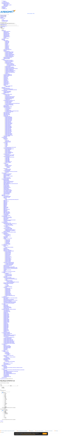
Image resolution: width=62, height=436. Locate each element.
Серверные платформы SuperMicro (10, 70)
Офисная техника (4, 232)
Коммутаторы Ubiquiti (8, 134)
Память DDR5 (7, 160)
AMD (5, 397)
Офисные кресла (4, 377)
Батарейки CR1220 (6, 314)
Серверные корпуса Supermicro (9, 67)
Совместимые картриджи (7, 269)
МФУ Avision (7, 41)
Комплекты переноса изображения (9, 299)
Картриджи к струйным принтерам (9, 262)
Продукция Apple (4, 90)
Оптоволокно (6, 348)
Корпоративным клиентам (6, 3)
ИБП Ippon (5, 205)
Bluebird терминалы (6, 180)
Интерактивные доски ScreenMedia (9, 282)
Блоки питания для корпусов (9, 148)
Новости (2, 432)
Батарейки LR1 (6, 323)
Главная (1, 378)
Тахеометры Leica (6, 375)
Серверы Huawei (6, 79)
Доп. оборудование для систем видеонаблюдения (12, 103)
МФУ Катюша (7, 48)
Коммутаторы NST (8, 128)
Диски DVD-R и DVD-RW (9, 225)
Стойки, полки (7, 86)
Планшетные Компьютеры (6, 88)
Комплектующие (4, 137)
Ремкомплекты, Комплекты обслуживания (10, 301)
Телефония (3, 350)
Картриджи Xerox (8, 261)
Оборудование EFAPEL (7, 347)
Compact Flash (7, 226)
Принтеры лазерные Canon (9, 52)
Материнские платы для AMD (9, 154)
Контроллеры (6, 142)
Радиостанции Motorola (7, 364)
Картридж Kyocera (8, 251)
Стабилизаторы (6, 214)
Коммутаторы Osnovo (8, 129)
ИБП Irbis (5, 206)
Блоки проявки (6, 298)
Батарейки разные (6, 330)
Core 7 (5, 412)
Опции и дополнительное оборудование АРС (12, 199)
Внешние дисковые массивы (8, 333)
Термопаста (7, 172)
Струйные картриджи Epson (9, 263)
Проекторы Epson (8, 291)
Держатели (7, 357)
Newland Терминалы (7, 186)
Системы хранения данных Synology (9, 342)
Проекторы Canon (8, 290)
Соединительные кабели (7, 220)
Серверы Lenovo (6, 81)
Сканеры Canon (7, 240)
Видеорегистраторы (8, 102)
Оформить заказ (4, 24)
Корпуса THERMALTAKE (9, 152)
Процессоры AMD (8, 169)
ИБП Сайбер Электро (7, 212)
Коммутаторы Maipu (8, 126)
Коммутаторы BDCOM (8, 118)
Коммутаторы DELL (8, 122)
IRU (5, 408)
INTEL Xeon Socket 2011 (10, 64)
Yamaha (8, 354)
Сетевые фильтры (6, 213)
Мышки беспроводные (7, 177)
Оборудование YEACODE (7, 49)
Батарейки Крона (6, 329)
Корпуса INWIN (7, 150)
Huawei (6, 406)
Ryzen (5, 417)
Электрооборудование (7, 215)
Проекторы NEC (7, 292)
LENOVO (4, 392)
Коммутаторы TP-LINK (8, 133)
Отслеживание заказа (3, 23)
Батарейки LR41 (6, 324)
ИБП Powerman (6, 207)
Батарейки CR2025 (6, 319)
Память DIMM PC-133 (8, 161)
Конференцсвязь (6, 351)
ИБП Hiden (5, 203)
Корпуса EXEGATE (8, 149)
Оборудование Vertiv (7, 114)
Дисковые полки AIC (7, 334)
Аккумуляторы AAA (7, 310)
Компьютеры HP (6, 32)
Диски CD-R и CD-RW (8, 224)
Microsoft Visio (6, 305)
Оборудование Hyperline (7, 112)
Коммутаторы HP (7, 125)
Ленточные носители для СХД (9, 337)
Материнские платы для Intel (9, 155)
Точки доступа (7, 95)
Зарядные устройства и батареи (9, 278)
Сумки (6, 279)
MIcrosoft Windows (6, 306)
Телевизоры (5, 368)
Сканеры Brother (7, 239)
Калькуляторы (6, 236)
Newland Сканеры (6, 185)
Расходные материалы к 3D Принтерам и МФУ (10, 267)
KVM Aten (6, 273)
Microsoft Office (6, 304)
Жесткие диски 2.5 (8, 141)
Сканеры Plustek (7, 243)
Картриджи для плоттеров (7, 250)
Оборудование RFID (7, 193)
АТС (4, 362)
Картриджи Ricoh (7, 258)
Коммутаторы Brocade (8, 119)
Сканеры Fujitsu (7, 241)
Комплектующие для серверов (8, 60)
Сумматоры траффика (7, 135)
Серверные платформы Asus (9, 69)
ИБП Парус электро (6, 211)
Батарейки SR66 (6, 327)
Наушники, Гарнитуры (8, 286)
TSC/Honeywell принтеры (7, 189)
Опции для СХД (6, 336)
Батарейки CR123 (6, 315)
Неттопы (5, 37)
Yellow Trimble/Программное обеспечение (10, 373)
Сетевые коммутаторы (7, 116)
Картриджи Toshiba (8, 260)
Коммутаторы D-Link (8, 120)
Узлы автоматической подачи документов (10, 302)
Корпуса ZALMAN (8, 153)
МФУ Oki (6, 45)
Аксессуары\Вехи (6, 374)
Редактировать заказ (3, 16)
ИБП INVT (5, 204)
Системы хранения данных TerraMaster (9, 343)
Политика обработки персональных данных (8, 430)
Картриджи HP (7, 255)
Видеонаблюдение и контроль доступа (9, 100)
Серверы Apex (6, 76)
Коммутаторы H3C (8, 124)
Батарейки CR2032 (6, 320)
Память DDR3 (7, 159)
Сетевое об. (3, 93)
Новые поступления (49, 430)
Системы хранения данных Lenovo (9, 341)
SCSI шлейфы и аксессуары (8, 217)
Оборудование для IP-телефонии (10, 361)
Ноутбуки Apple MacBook (7, 91)
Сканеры (5, 238)
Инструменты (4, 365)
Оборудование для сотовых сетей (8, 355)
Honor (5, 404)
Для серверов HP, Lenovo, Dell (11, 65)
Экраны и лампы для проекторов (10, 295)
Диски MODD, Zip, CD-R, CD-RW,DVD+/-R (10, 223)
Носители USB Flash (7, 231)
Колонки (6, 284)
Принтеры (3, 39)
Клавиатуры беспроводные (8, 173)
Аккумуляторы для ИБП (7, 196)
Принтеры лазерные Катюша (9, 56)
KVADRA (6, 409)
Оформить (1, 17)
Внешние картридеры (8, 165)
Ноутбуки (4, 378)
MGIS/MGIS (5, 370)
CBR (5, 394)
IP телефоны (7, 360)
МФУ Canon (7, 42)
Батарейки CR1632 (6, 317)
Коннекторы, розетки (7, 345)
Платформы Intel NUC (7, 36)
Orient (6, 145)
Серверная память (8, 66)
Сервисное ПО (6, 84)
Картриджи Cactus (8, 253)
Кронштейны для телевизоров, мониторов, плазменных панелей (13, 367)
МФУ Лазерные (6, 40)
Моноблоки (3, 87)
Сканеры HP (7, 242)
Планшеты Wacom (8, 235)
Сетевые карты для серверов (9, 71)
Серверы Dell (6, 77)
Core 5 (5, 411)
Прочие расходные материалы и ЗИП (9, 266)
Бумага (5, 246)
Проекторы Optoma (8, 293)
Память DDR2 (7, 158)
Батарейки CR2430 (6, 321)
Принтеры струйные (7, 58)
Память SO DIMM (8, 162)
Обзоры (57, 430)
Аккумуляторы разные (7, 311)
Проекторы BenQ (7, 289)
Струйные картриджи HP (9, 264)
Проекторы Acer (7, 288)
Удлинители (5, 221)
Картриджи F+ (6, 248)
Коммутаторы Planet (8, 130)
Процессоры (5, 168)
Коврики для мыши (6, 175)
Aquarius (6, 399)
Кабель (5, 344)
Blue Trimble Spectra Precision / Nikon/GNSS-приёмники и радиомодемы (14, 369)
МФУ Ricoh (7, 47)
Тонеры (5, 270)
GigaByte (6, 403)
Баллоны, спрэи (6, 245)
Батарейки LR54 (6, 325)
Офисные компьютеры (7, 31)
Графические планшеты (7, 234)
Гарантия (31, 430)
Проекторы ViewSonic (8, 294)
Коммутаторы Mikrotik (8, 127)
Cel (3, 410)
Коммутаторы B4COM (8, 117)
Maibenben (6, 410)
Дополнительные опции (7, 192)
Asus (5, 400)
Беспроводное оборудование (8, 94)
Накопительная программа (7, 4)
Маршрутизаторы (6, 105)
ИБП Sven (5, 208)
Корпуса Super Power (8, 151)
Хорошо (44, 433)
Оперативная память (7, 156)
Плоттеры (5, 50)
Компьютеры (4, 30)
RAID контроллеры (8, 62)
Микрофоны (7, 285)
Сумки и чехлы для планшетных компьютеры (10, 89)
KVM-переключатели (8, 274)
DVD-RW (6, 164)
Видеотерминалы (7, 353)
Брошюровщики (6, 233)
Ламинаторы (5, 237)
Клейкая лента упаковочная (8, 265)
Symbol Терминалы (6, 188)
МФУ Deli (6, 43)
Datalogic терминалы (7, 182)
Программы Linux (6, 308)
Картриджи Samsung (8, 259)
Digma (5, 402)
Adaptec (6, 143)
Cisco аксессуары (7, 108)
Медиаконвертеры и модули (8, 106)
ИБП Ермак (5, 210)
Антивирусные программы (8, 307)
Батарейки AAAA (6, 313)
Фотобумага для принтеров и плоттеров (9, 271)
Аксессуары (7, 140)
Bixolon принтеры (6, 179)
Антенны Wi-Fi (7, 99)
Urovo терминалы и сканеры (8, 190)
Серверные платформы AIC (8, 74)
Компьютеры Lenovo (7, 35)
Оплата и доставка (4, 6)
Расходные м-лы (4, 244)
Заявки (3, 19)
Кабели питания (6, 218)
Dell (5, 395)
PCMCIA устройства (10, 281)
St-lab (6, 146)
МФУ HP (6, 44)
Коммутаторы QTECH (8, 131)
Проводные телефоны (7, 358)
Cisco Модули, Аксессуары (9, 111)
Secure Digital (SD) (8, 227)
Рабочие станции (6, 38)
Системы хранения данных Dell (8, 340)
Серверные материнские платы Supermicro (11, 68)
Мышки (5, 176)
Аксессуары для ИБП (7, 197)
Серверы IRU (6, 80)
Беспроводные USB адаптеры (9, 97)
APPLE (6, 398)
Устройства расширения (8, 280)
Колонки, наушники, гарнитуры (8, 283)
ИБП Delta (5, 201)
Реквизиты (5, 1)
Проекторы (5, 287)
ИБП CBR (5, 200)
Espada (6, 144)
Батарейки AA (6, 312)
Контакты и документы (5, 2)
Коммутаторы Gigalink (8, 123)
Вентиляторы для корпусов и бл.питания (11, 171)
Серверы (3, 59)
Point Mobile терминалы (7, 187)
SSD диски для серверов (8, 61)
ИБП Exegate (5, 202)
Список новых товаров (39, 430)
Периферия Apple (6, 92)
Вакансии (3, 7)
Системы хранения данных (6, 332)
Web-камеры (5, 276)
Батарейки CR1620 (6, 316)
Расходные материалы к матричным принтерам (10, 268)
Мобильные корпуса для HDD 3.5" (10, 230)
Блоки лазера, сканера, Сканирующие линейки (10, 297)
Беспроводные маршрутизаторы (10, 96)
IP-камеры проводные (8, 101)
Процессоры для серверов (9, 63)
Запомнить (2, 28)
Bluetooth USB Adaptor (8, 98)
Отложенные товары (5, 20)
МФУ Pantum (7, 46)
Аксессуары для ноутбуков (7, 277)
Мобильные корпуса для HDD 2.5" (10, 229)
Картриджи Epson (8, 254)
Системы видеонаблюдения (9, 104)
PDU (6, 198)
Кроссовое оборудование (7, 346)
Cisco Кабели (7, 109)
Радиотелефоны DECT (7, 359)
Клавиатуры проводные (7, 174)
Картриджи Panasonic (8, 257)
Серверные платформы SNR (8, 75)
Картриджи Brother (8, 252)
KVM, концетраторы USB (7, 272)
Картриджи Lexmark (8, 256)
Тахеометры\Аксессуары (7, 376)
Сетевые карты (6, 115)
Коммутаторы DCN (8, 121)
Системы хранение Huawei (7, 338)
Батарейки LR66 (6, 326)
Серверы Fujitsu (6, 78)
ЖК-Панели (5, 366)
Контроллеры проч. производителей (10, 147)
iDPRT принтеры (6, 184)
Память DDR (7, 157)
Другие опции (7, 73)
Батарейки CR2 (6, 318)
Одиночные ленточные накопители (9, 335)
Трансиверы (5, 136)
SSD (6, 139)
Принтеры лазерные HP (8, 53)
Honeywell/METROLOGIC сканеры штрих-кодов (11, 183)
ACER (5, 393)
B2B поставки (6, 5)
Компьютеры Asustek (7, 33)
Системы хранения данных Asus (8, 339)
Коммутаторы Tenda (8, 132)
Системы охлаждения (7, 170)
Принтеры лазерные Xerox (9, 55)
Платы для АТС (6, 363)
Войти (1, 24)
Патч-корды (5, 349)
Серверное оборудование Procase (10, 72)
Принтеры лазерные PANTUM (9, 54)
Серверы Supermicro (6, 83)
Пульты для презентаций (7, 178)
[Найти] (8, 14)
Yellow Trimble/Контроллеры (8, 372)
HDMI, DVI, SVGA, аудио (7, 216)
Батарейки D (5, 322)
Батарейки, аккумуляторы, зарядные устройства (9, 309)
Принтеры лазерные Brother (9, 51)
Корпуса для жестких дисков (8, 228)
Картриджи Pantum (6, 249)
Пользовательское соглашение (22, 430)
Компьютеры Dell (6, 34)
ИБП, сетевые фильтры (5, 195)
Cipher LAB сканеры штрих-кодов (9, 181)
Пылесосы (5, 296)
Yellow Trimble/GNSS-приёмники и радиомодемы (11, 371)
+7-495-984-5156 (4, 8)
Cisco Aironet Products (8, 107)
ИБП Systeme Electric (7, 209)
